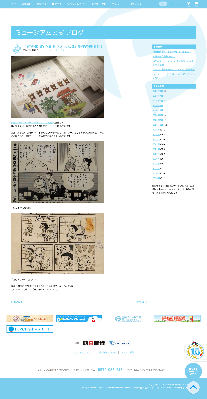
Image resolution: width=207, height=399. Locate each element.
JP (163, 4)
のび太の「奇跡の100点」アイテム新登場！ (174, 69)
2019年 (156, 159)
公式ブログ (136, 4)
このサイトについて (82, 352)
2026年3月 (158, 115)
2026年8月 (158, 91)
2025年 (156, 130)
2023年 (156, 139)
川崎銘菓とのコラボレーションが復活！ (172, 51)
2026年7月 (158, 96)
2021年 (156, 149)
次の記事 (140, 302)
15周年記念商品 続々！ (164, 56)
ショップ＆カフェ (77, 4)
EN (171, 4)
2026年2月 (158, 120)
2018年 (156, 163)
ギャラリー (118, 4)
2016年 (156, 173)
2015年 (156, 178)
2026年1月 (158, 125)
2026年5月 (158, 105)
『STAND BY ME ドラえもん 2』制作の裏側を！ (63, 46)
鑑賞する (42, 4)
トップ (12, 4)
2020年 (156, 154)
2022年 (156, 144)
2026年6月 (158, 100)
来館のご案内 (99, 4)
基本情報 (26, 4)
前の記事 (18, 302)
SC (179, 4)
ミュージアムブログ (56, 50)
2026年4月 (158, 110)
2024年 (156, 134)
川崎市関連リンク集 (106, 352)
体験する (57, 4)
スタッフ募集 (127, 352)
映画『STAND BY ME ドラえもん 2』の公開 (32, 122)
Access (188, 4)
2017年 (156, 168)
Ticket (196, 4)
